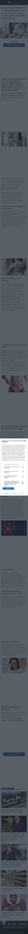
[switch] (23, 467)
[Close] (25, 441)
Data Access (14, 493)
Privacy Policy (21, 493)
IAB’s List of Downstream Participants (15, 460)
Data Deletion (6, 493)
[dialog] (14, 467)
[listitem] (14, 464)
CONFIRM (8, 488)
